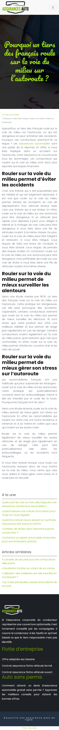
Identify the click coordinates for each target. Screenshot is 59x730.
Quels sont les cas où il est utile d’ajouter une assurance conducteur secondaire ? (29, 504)
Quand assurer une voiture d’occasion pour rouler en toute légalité (29, 513)
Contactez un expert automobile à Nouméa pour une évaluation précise (29, 539)
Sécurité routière (12, 114)
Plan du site (29, 728)
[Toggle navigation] (53, 7)
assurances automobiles (34, 143)
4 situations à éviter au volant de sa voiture (28, 568)
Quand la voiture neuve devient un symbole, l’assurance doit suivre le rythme (29, 522)
